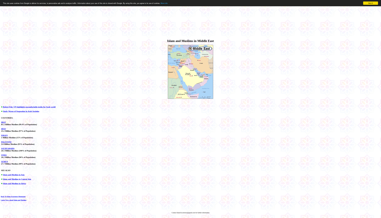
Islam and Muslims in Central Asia (17, 179)
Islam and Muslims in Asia (14, 175)
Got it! (370, 3)
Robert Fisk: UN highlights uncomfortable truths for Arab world (29, 107)
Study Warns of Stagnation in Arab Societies (21, 111)
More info (164, 3)
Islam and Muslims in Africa (14, 183)
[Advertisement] (190, 21)
